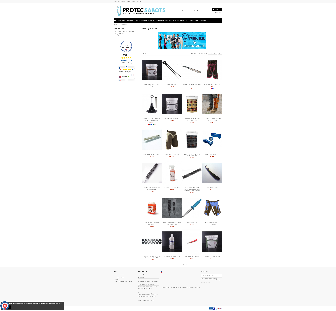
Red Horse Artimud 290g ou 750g (151, 85)
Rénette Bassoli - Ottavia (212, 187)
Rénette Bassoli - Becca (192, 256)
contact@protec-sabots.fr (147, 284)
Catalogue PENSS (119, 28)
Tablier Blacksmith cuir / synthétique (212, 223)
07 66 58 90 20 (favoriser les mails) (148, 281)
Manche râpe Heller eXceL (212, 154)
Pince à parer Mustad (172, 84)
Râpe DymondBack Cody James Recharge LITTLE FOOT (152, 256)
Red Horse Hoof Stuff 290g (171, 118)
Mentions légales (131, 1)
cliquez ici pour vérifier (194, 287)
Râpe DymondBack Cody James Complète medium (152, 188)
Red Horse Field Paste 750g (212, 256)
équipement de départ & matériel (124, 31)
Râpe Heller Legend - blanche (151, 154)
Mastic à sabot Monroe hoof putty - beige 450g (192, 119)
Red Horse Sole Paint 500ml (172, 256)
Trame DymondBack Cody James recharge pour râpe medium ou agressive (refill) (192, 189)
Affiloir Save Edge (192, 222)
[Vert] (153, 124)
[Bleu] (213, 88)
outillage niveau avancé (121, 35)
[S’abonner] (220, 275)
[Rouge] (211, 88)
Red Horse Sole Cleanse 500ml (171, 187)
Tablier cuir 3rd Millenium (172, 154)
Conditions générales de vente (123, 281)
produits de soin (119, 33)
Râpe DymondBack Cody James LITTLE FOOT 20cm (172, 223)
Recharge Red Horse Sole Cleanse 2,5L (152, 223)
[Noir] (149, 124)
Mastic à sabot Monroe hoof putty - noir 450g (192, 155)
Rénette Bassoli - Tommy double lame (192, 85)
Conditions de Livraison (119, 1)
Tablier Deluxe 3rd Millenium (212, 84)
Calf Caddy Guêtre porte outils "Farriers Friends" (212, 119)
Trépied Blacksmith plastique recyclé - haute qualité (151, 119)
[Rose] (154, 124)
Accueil (139, 1)
